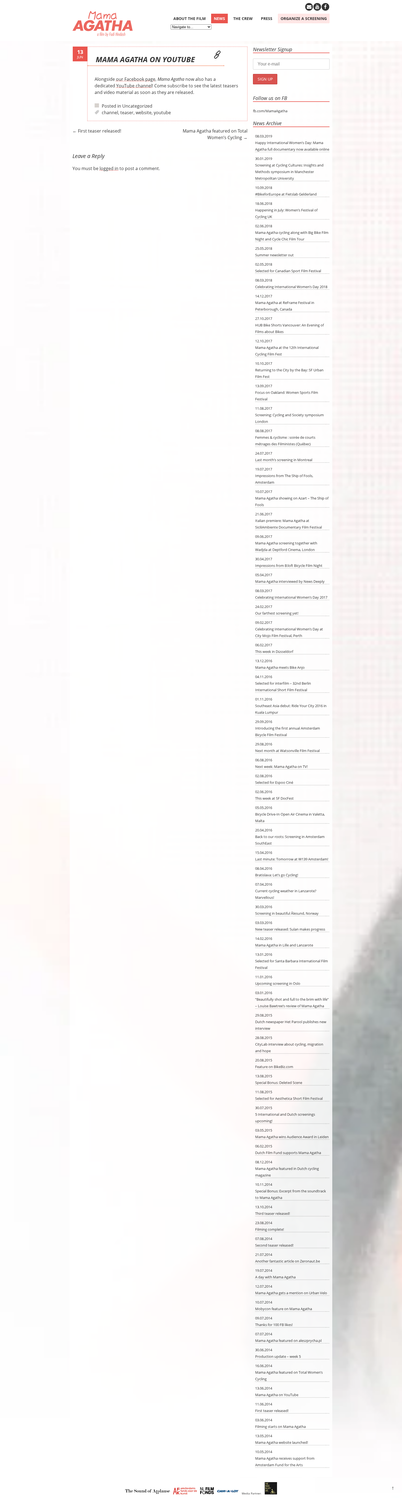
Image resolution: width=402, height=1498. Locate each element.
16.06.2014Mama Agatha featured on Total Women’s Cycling (289, 1372)
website (144, 113)
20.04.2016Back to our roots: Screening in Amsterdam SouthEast (290, 837)
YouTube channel (134, 86)
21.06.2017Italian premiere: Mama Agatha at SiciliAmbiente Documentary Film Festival (288, 521)
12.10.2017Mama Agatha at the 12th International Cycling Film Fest (287, 347)
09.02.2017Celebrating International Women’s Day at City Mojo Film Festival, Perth (289, 629)
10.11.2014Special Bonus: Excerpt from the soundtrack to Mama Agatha (290, 1191)
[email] (309, 7)
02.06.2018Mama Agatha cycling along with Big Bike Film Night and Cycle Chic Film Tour (291, 232)
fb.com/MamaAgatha (270, 110)
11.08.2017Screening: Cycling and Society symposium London (289, 415)
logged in (109, 168)
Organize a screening (304, 18)
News (219, 18)
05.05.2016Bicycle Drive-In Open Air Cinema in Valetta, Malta (290, 814)
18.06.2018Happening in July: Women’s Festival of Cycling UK (286, 210)
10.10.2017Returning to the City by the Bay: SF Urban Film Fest (289, 370)
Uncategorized (137, 106)
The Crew (243, 18)
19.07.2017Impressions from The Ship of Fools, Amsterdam (284, 476)
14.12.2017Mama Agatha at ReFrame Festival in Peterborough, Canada (284, 303)
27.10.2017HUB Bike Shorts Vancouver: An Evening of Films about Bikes (289, 325)
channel (110, 113)
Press (266, 18)
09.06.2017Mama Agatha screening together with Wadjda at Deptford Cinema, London (286, 543)
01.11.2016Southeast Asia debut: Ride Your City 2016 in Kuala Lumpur (291, 706)
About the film (189, 18)
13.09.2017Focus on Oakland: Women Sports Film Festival (286, 392)
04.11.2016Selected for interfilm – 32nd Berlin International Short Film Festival (283, 683)
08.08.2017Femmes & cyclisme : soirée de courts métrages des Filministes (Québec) (285, 437)
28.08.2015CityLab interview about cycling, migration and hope (289, 1044)
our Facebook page (135, 79)
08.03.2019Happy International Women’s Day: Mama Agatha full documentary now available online (292, 143)
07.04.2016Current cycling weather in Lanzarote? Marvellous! (285, 891)
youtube (162, 113)
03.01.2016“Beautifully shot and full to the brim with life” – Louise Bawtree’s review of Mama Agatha (292, 999)
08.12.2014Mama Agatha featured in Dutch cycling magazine (287, 1169)
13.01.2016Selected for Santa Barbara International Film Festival (291, 961)
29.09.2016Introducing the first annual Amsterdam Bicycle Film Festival (287, 728)
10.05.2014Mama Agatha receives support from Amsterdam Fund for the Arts (284, 1458)
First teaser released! (96, 131)
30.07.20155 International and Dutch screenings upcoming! (285, 1114)
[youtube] (317, 7)
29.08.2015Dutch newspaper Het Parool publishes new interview (290, 1022)
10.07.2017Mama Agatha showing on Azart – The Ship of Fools (291, 498)
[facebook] (325, 7)
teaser (126, 113)
